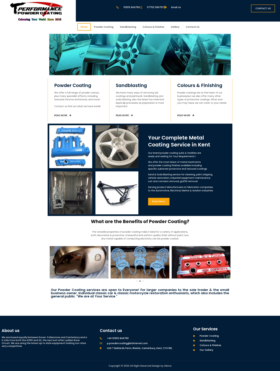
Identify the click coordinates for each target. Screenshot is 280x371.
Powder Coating (103, 27)
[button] (52, 262)
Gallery (175, 27)
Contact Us (192, 27)
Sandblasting (128, 27)
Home (84, 27)
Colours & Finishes (153, 27)
